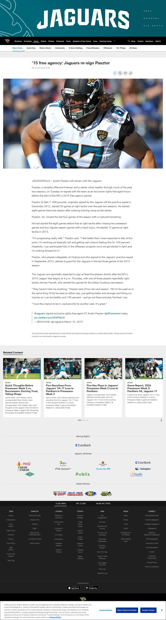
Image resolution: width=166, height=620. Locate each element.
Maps (35, 528)
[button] (79, 420)
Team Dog (10, 560)
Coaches (11, 535)
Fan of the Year (102, 552)
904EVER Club (102, 573)
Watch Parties (35, 543)
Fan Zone (102, 522)
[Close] (162, 610)
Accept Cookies (148, 610)
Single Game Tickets (80, 524)
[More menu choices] (115, 41)
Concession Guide (34, 539)
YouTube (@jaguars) (152, 520)
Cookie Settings (105, 610)
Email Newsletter (152, 547)
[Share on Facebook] (115, 74)
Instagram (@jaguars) (152, 524)
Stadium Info (34, 520)
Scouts (10, 539)
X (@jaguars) (152, 528)
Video (126, 524)
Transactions (10, 520)
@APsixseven (112, 313)
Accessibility (58, 539)
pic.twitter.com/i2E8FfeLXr (49, 317)
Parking (34, 524)
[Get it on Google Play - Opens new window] (91, 589)
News (126, 515)
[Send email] (125, 74)
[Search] (129, 41)
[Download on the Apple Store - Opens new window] (73, 588)
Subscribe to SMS (152, 543)
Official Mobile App (151, 515)
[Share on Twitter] (120, 74)
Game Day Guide (35, 515)
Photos (125, 520)
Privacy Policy (152, 562)
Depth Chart (11, 530)
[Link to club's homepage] (7, 41)
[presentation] (162, 420)
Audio (126, 528)
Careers (152, 552)
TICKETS (80, 511)
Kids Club (102, 569)
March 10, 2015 (73, 321)
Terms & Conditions (152, 567)
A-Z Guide (58, 535)
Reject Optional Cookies (127, 610)
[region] (83, 610)
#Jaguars (39, 313)
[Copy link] (131, 73)
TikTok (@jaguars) (152, 539)
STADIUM (59, 511)
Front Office (11, 543)
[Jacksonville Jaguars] (83, 599)
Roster (11, 515)
